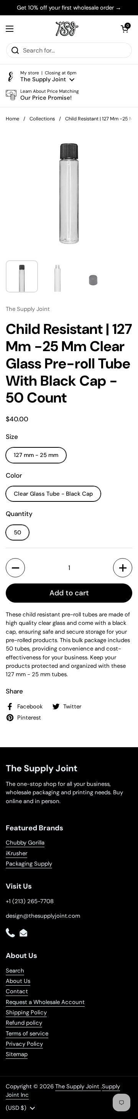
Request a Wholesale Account (45, 1002)
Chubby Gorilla (25, 842)
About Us (18, 981)
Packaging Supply (29, 864)
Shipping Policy (26, 1012)
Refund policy (24, 1023)
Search (15, 970)
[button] (124, 28)
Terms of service (27, 1033)
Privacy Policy (24, 1044)
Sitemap (17, 1054)
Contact (17, 991)
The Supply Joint (78, 1086)
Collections (42, 118)
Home (12, 118)
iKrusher (16, 853)
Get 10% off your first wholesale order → (69, 8)
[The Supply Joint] (67, 28)
